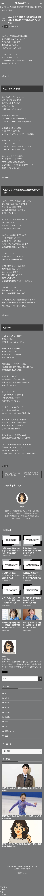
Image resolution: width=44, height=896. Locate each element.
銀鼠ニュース (22, 3)
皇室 (6, 722)
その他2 (7, 717)
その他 (7, 712)
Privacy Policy (33, 866)
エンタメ (8, 698)
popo (22, 507)
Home (8, 866)
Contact (5, 672)
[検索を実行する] (40, 678)
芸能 (5, 26)
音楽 (6, 736)
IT (5, 693)
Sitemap (25, 866)
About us (13, 866)
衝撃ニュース (9, 731)
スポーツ (8, 707)
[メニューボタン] (3, 3)
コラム (7, 703)
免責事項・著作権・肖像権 (22, 869)
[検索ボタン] (41, 3)
